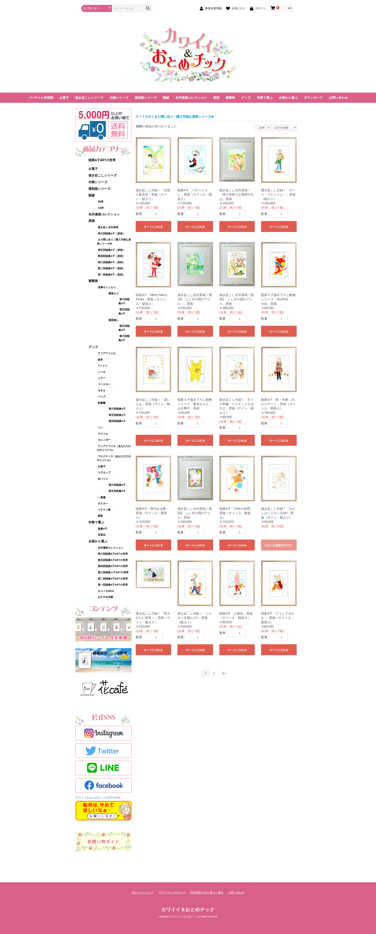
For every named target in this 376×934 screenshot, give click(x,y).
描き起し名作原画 (108, 227)
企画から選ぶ (288, 97)
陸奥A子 (102, 528)
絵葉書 (102, 402)
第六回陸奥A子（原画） (111, 233)
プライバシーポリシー (172, 892)
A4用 (101, 207)
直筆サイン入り (107, 287)
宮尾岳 (102, 534)
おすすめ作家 (105, 597)
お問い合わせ (338, 97)
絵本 (100, 359)
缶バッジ (103, 478)
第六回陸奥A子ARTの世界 (113, 553)
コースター (104, 384)
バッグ (102, 396)
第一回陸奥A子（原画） (111, 274)
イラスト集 (104, 509)
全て (139, 116)
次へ (224, 673)
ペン (100, 427)
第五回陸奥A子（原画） (111, 249)
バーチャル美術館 (40, 97)
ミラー (102, 377)
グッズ (246, 97)
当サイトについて (143, 892)
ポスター (103, 503)
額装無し (114, 320)
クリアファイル (107, 353)
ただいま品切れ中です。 (279, 545)
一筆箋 (102, 497)
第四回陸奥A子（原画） (111, 255)
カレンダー (104, 439)
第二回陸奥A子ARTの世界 (113, 578)
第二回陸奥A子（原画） (111, 268)
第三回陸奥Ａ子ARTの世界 (113, 572)
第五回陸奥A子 (117, 414)
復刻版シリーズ (146, 97)
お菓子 (64, 97)
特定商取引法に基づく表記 (206, 892)
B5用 (100, 201)
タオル (102, 390)
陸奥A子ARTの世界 (102, 160)
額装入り (114, 293)
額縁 (166, 97)
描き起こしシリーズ (89, 97)
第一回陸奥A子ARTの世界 (113, 584)
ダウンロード (313, 97)
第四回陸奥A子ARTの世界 (113, 566)
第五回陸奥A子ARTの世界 (113, 560)
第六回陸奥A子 (117, 408)
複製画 (230, 97)
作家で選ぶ (265, 97)
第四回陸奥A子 (117, 421)
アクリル (103, 433)
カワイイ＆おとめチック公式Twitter (98, 797)
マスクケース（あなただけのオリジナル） (114, 458)
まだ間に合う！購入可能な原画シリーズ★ (184, 116)
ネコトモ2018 (106, 590)
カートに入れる (153, 226)
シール (102, 371)
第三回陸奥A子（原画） (111, 262)
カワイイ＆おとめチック (188, 909)
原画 (216, 97)
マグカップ (104, 472)
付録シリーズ (119, 97)
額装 (100, 515)
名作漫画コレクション (191, 97)
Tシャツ (103, 365)
